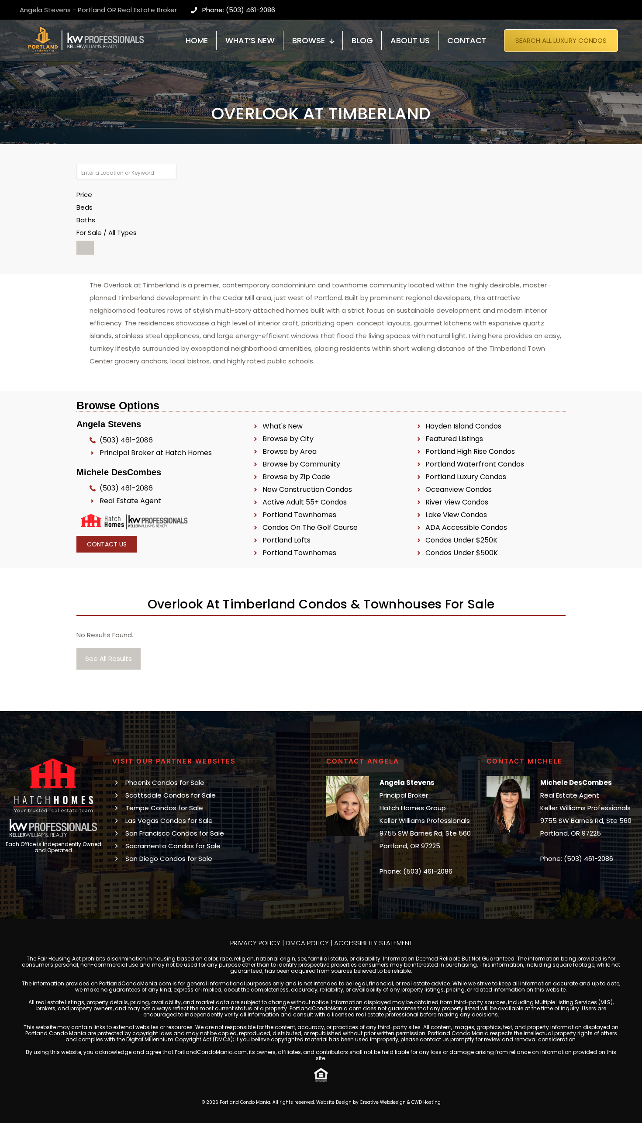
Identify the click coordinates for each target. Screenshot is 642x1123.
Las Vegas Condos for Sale (169, 820)
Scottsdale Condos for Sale (170, 795)
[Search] (85, 248)
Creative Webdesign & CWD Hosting (400, 1102)
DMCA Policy (307, 942)
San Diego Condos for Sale (168, 858)
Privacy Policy (255, 942)
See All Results (108, 658)
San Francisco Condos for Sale (174, 833)
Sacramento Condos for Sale (173, 845)
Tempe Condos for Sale (164, 807)
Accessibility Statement (373, 942)
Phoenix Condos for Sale (164, 782)
